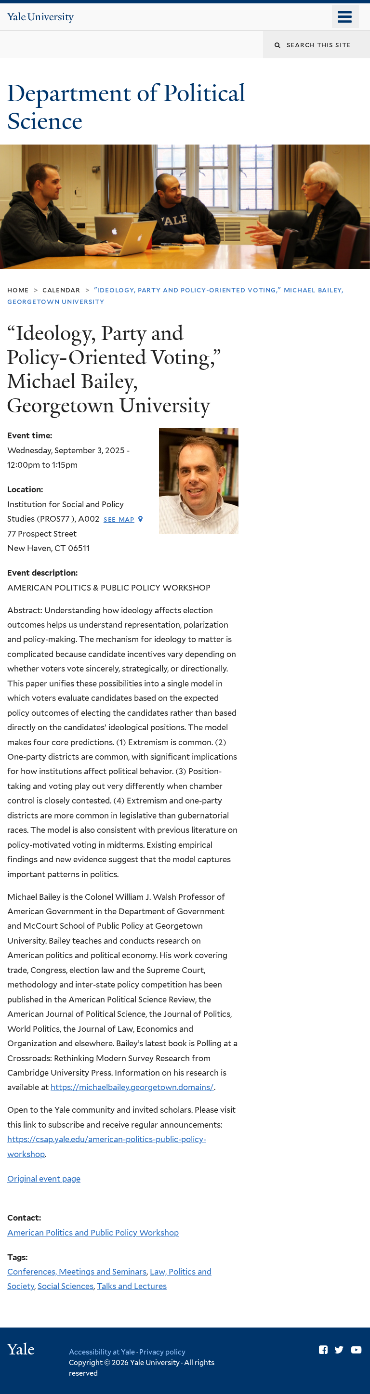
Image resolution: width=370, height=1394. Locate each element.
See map (119, 519)
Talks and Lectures (132, 1286)
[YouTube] (356, 1350)
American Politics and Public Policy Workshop (93, 1232)
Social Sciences (65, 1286)
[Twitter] (339, 1350)
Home (18, 289)
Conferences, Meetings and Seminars (76, 1271)
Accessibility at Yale (102, 1352)
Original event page (43, 1179)
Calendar (61, 289)
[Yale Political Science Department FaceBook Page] (323, 1350)
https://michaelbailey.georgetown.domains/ (132, 1087)
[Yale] (22, 1350)
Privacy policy (162, 1352)
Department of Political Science (126, 107)
